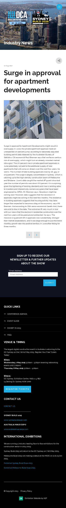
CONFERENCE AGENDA (17, 314)
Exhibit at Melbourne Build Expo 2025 (19, 468)
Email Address (15, 271)
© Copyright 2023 (11, 491)
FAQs (9, 335)
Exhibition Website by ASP (36, 498)
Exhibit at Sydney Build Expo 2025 (18, 463)
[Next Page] (36, 235)
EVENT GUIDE (13, 321)
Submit (49, 283)
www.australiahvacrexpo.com (16, 429)
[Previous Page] (29, 235)
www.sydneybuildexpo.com (15, 420)
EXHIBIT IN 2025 (14, 328)
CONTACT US (10, 406)
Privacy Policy (26, 491)
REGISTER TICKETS (17, 389)
